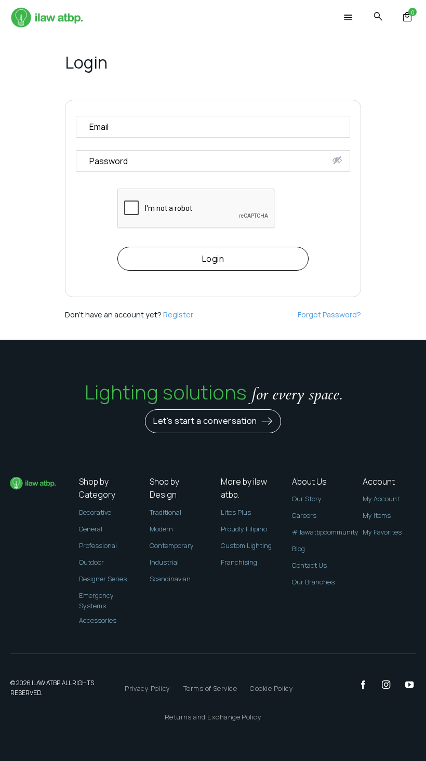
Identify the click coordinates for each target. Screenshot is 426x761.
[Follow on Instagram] (380, 685)
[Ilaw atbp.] (47, 18)
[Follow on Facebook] (358, 685)
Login (213, 258)
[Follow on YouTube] (404, 685)
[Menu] (348, 18)
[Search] (378, 17)
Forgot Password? (329, 314)
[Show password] (337, 160)
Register (178, 314)
